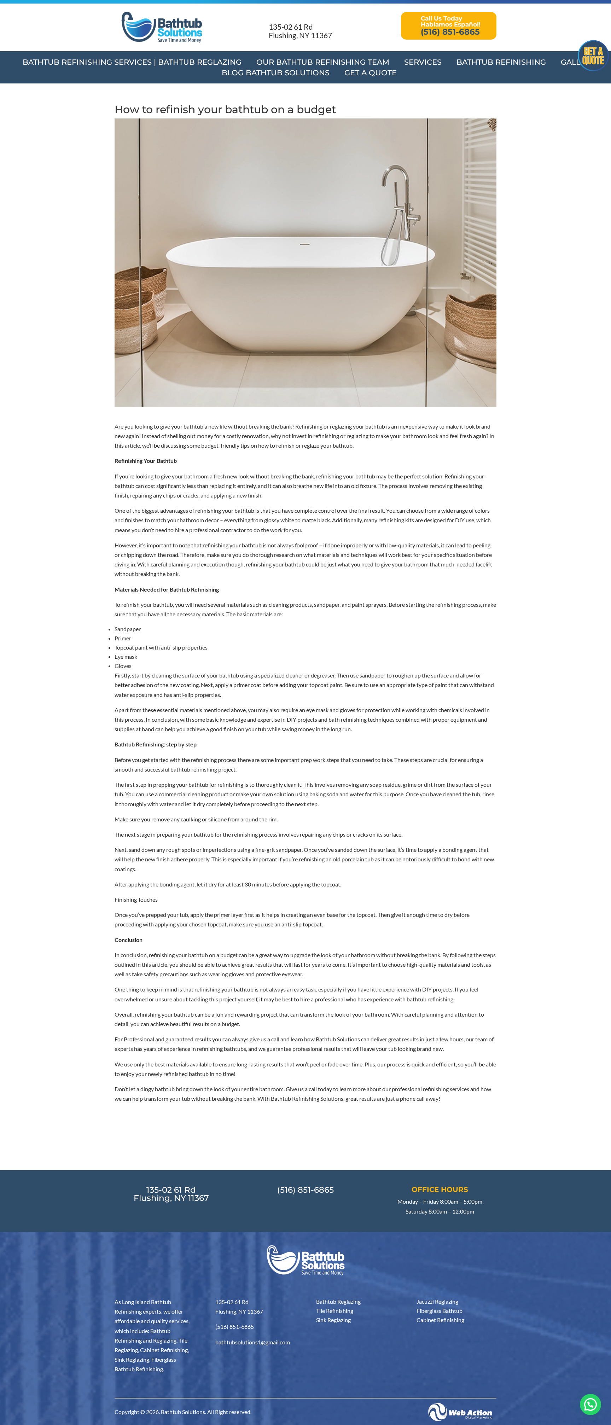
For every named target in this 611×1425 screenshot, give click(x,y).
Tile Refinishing (334, 1310)
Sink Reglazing (333, 1319)
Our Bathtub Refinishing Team (322, 63)
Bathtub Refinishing (501, 63)
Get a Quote (370, 73)
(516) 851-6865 (305, 1190)
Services (423, 63)
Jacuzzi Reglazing (437, 1301)
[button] (590, 1404)
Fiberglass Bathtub (439, 1310)
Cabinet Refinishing (440, 1319)
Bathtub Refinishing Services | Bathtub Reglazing (132, 63)
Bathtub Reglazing (338, 1301)
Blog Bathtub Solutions (276, 73)
